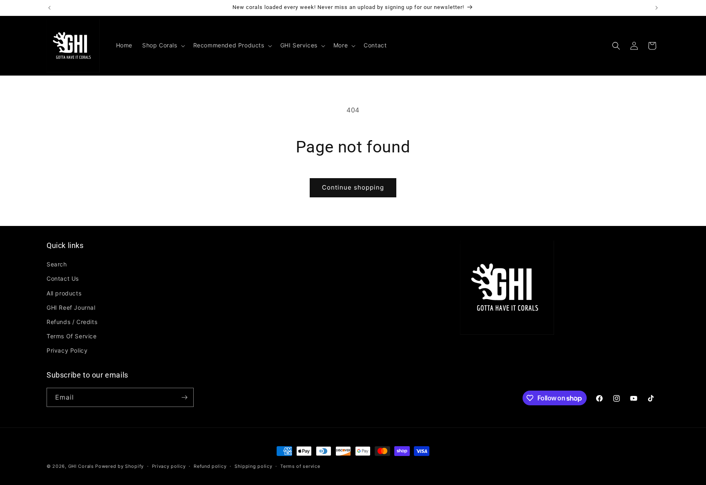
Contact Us (63, 278)
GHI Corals (81, 466)
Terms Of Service (72, 336)
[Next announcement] (657, 8)
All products (64, 293)
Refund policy (210, 466)
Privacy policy (169, 466)
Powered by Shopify (119, 466)
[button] (162, 45)
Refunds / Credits (72, 321)
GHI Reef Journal (71, 307)
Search (57, 264)
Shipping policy (254, 466)
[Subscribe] (184, 397)
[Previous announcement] (49, 8)
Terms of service (300, 466)
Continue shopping (353, 187)
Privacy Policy (67, 350)
